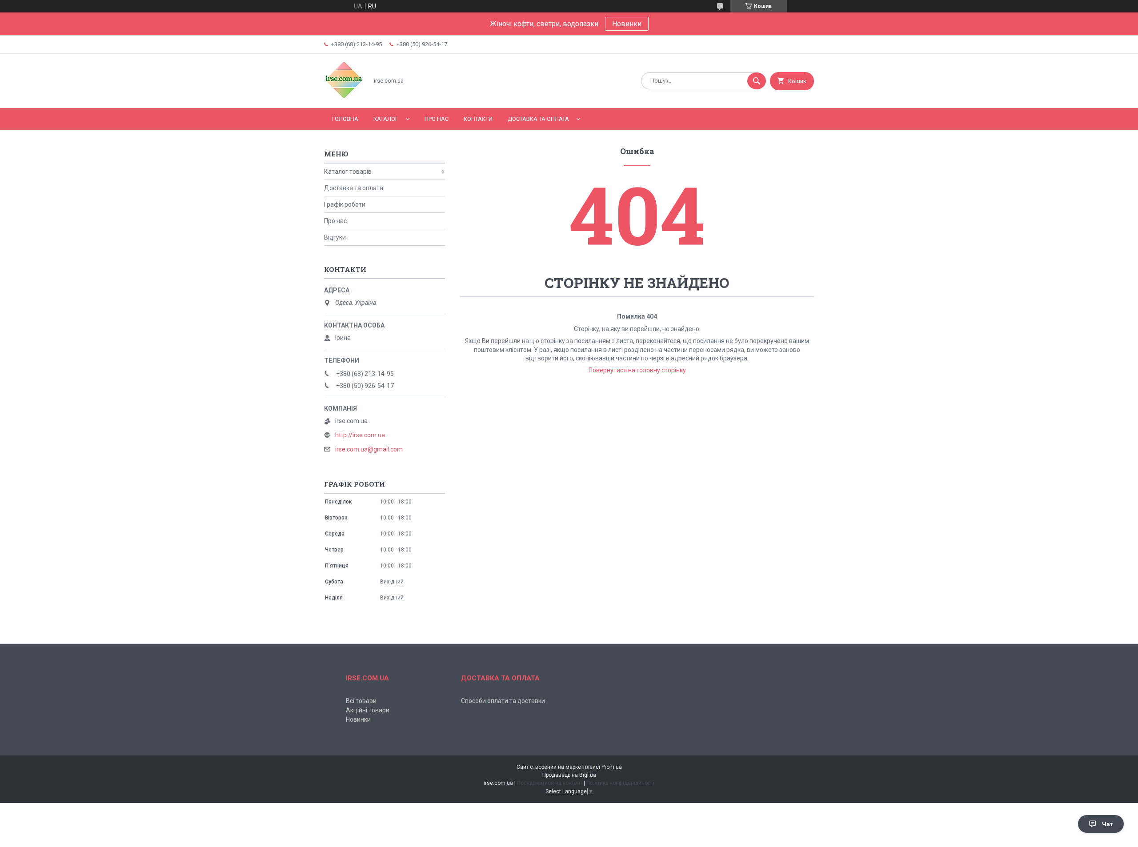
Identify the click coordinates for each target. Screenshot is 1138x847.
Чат (1107, 823)
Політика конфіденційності (620, 783)
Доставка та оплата (538, 119)
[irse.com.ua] (344, 96)
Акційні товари (367, 710)
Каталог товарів (348, 171)
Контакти (478, 119)
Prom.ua (611, 767)
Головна (345, 119)
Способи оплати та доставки (503, 700)
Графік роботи (344, 204)
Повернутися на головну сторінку (637, 370)
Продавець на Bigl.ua (569, 775)
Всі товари (361, 700)
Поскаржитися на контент (549, 783)
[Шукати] (756, 80)
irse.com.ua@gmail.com (369, 449)
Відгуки (335, 237)
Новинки (626, 24)
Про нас (437, 119)
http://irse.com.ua (360, 435)
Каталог (385, 119)
